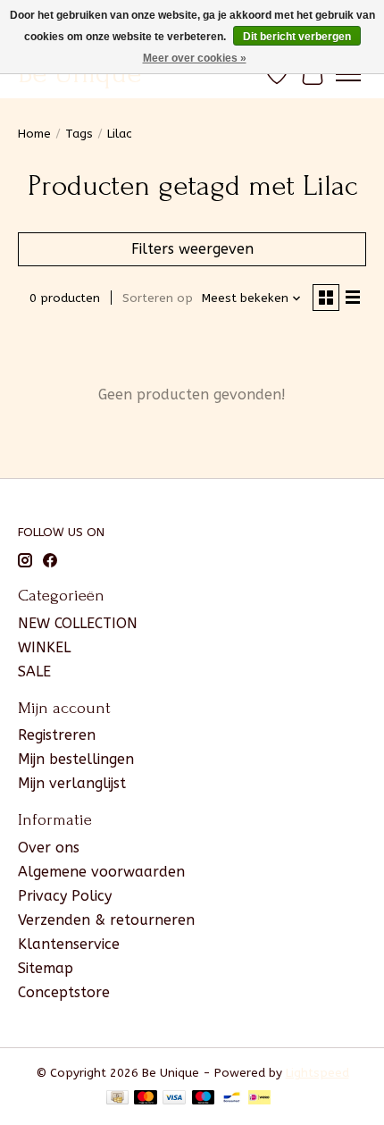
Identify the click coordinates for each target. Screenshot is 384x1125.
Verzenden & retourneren (106, 919)
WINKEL (44, 647)
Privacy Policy (65, 895)
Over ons (48, 847)
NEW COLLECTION (78, 623)
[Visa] (174, 1098)
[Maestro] (203, 1098)
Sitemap (45, 968)
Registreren (57, 734)
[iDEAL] (259, 1098)
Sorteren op (157, 298)
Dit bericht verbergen (297, 36)
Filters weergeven (192, 248)
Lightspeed (317, 1072)
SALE (34, 671)
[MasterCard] (145, 1098)
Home (34, 133)
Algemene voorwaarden (101, 871)
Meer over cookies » (194, 58)
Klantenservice (69, 944)
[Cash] (117, 1098)
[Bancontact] (232, 1098)
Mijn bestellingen (76, 759)
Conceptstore (64, 992)
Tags (79, 133)
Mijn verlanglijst (72, 783)
